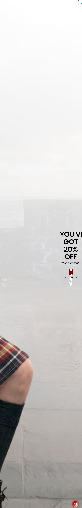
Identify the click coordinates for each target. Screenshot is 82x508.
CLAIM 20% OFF (71, 272)
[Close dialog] (80, 2)
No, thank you (70, 277)
